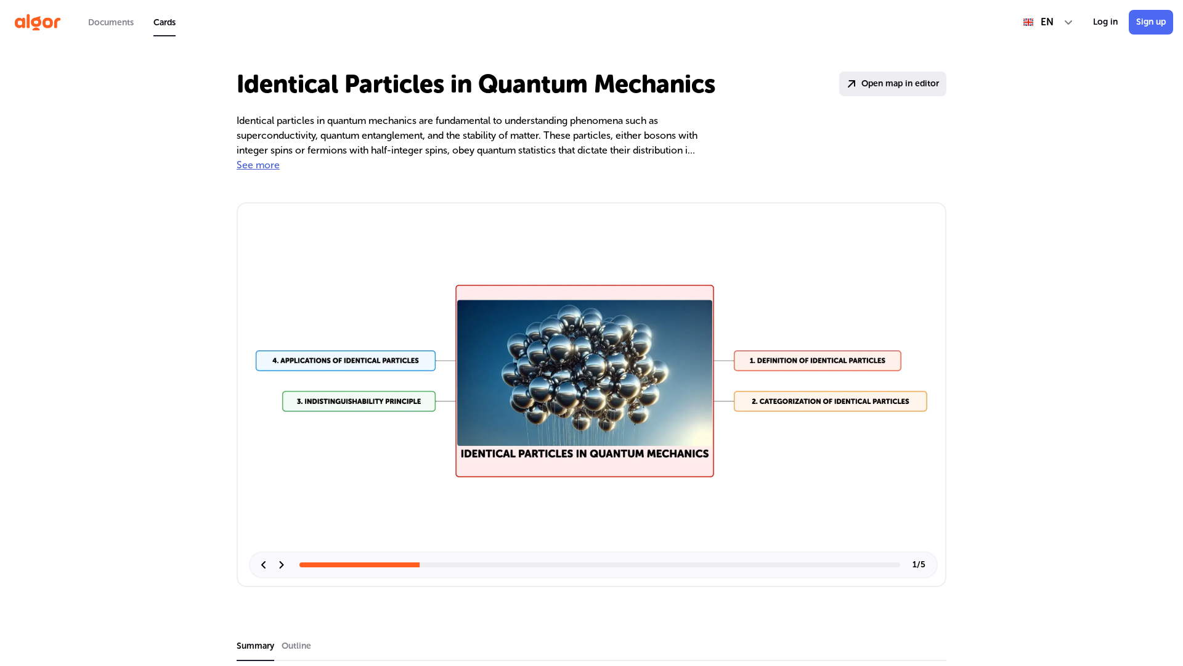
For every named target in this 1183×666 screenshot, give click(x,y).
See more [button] (258, 165)
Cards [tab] (164, 22)
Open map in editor (900, 83)
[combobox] (1048, 22)
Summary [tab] (255, 646)
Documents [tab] (111, 22)
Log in (1105, 22)
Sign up (1151, 22)
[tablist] (132, 22)
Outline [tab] (296, 646)
